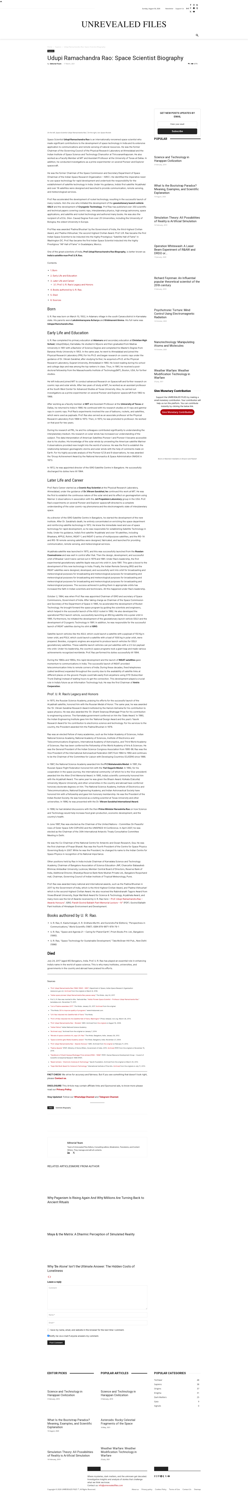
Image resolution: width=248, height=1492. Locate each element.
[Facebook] (190, 5)
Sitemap (197, 1489)
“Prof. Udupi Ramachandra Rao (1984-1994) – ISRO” (69, 988)
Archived (67, 991)
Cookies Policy (160, 1489)
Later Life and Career (62, 280)
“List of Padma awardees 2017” (61, 1006)
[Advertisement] (177, 85)
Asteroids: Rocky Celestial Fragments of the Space (118, 1421)
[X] (190, 11)
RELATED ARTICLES (59, 1166)
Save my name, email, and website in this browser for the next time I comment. (87, 1330)
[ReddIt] (87, 70)
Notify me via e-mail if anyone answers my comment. (74, 1336)
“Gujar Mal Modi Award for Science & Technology (68, 1066)
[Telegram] (193, 8)
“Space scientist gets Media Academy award (66, 1040)
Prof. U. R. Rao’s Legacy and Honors (73, 284)
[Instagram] (193, 5)
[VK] (100, 70)
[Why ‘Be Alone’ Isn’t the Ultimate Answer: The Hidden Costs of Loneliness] (97, 1249)
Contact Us (187, 1489)
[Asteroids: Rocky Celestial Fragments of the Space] (124, 1411)
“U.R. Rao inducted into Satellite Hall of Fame (67, 1015)
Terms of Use (174, 1489)
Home (49, 47)
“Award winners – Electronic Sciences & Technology (69, 1062)
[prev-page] (48, 1277)
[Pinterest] (190, 8)
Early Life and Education (63, 275)
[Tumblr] (197, 8)
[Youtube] (193, 11)
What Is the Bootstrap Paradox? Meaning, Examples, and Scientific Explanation (176, 189)
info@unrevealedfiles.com (111, 1485)
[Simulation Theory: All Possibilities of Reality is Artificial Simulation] (177, 209)
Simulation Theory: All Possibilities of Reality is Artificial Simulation (177, 219)
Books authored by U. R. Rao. (66, 289)
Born (53, 270)
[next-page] (50, 1277)
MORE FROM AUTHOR (85, 1166)
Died (54, 295)
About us (135, 1489)
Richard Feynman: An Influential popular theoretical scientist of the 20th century (177, 281)
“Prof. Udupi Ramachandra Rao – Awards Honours (68, 1044)
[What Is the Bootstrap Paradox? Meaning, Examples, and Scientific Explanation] (177, 177)
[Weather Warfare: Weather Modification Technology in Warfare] (177, 362)
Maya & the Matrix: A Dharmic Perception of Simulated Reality (90, 1234)
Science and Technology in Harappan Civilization (171, 158)
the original (101, 1023)
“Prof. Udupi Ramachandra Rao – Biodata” (65, 1023)
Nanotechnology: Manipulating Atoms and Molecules (174, 343)
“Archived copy (56, 1031)
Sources (55, 300)
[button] (197, 35)
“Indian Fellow (55, 1027)
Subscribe (177, 131)
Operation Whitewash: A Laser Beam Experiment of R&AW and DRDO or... (174, 249)
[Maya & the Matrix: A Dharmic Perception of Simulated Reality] (97, 1217)
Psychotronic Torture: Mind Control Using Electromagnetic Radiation (174, 313)
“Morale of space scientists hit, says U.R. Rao (67, 1036)
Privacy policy (147, 1489)
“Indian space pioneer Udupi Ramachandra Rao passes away (72, 995)
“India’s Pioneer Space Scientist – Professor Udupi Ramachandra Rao (112, 999)
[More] (107, 70)
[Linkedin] (197, 5)
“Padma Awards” (56, 1048)
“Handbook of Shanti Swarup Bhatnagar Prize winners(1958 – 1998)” (75, 1055)
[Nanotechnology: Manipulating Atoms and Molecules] (177, 333)
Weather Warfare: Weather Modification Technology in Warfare (172, 374)
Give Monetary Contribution (177, 412)
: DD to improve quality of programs (72, 1010)
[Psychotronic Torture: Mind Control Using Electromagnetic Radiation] (177, 301)
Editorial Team (55, 64)
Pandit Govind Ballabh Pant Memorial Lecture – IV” (97, 902)
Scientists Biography (63, 1108)
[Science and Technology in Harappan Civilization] (177, 149)
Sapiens (58, 47)
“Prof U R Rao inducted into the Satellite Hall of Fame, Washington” (75, 1019)
